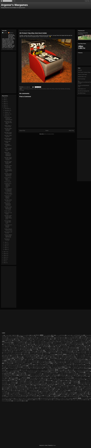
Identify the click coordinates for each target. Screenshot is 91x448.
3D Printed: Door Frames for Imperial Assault (8, 118)
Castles (46, 345)
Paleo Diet (82, 375)
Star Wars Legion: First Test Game (8, 193)
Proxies (7, 379)
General (52, 358)
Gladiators (88, 358)
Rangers (56, 379)
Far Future (86, 354)
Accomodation (38, 336)
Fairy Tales (48, 354)
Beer (43, 341)
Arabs (35, 339)
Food (83, 355)
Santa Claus (27, 383)
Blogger (54, 445)
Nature (7, 372)
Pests (57, 376)
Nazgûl (16, 372)
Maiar (86, 367)
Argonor (11, 32)
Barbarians (74, 340)
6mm (70, 335)
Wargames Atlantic (15, 396)
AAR (19, 336)
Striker (9, 389)
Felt (4, 355)
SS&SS (65, 386)
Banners (69, 340)
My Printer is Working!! (7, 239)
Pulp (59, 88)
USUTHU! (63, 394)
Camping (79, 344)
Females (8, 355)
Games (47, 88)
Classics (62, 346)
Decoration (75, 350)
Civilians (56, 346)
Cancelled (85, 344)
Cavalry (58, 345)
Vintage (70, 395)
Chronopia (36, 346)
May (6, 245)
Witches (88, 398)
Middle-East (23, 370)
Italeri (36, 364)
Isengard (31, 364)
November (7, 110)
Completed (36, 348)
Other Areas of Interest (10, 375)
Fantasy (60, 354)
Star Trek (82, 386)
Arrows (57, 339)
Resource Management (83, 380)
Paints (76, 375)
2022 (5, 101)
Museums (63, 371)
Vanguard (14, 395)
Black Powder (84, 341)
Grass (35, 359)
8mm (73, 335)
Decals (65, 350)
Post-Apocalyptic (46, 378)
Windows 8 (64, 398)
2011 (5, 262)
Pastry (10, 376)
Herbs (14, 362)
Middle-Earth (16, 370)
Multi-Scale (53, 371)
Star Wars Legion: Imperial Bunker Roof (8, 170)
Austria (21, 340)
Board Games (22, 342)
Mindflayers (44, 370)
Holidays (77, 362)
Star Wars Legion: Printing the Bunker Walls (8, 166)
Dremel (74, 351)
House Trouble (34, 363)
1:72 (11, 335)
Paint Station (38, 375)
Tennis (59, 390)
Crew (56, 349)
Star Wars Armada (12, 388)
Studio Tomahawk (19, 389)
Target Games (22, 390)
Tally (17, 390)
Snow (60, 385)
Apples (20, 339)
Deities (80, 350)
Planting (19, 378)
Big (58, 341)
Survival (50, 389)
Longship (56, 367)
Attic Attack (9, 340)
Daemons (21, 350)
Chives (13, 346)
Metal (87, 368)
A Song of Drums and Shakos (11, 336)
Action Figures (56, 336)
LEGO (87, 365)
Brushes (15, 344)
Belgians (47, 341)
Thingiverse (53, 391)
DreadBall (69, 351)
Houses (39, 363)
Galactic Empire (71, 357)
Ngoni (46, 372)
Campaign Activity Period (71, 344)
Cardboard (29, 345)
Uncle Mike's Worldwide (44, 394)
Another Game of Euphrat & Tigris (8, 229)
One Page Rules (17, 373)
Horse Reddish (15, 363)
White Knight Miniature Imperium (46, 398)
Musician (71, 371)
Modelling (60, 370)
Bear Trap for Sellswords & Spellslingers (7, 204)
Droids (83, 351)
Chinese (3, 346)
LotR (61, 367)
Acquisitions (48, 336)
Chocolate (16, 346)
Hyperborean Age (66, 363)
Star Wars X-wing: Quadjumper (8, 200)
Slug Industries (38, 385)
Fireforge (55, 355)
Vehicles (35, 395)
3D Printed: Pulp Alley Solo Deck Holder (8, 122)
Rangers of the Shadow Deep (64, 379)
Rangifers (71, 379)
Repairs (58, 380)
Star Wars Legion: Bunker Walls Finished (8, 162)
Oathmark (67, 372)
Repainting (54, 380)
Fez (36, 355)
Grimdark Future (73, 359)
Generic (58, 358)
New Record (38, 372)
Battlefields (14, 341)
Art (59, 339)
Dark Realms (47, 350)
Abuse (28, 336)
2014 (5, 257)
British (84, 342)
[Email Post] (33, 87)
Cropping (64, 349)
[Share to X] (38, 87)
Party (6, 376)
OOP (23, 373)
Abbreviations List (82, 88)
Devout (24, 351)
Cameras (51, 344)
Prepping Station (77, 378)
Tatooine (28, 390)
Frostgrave (47, 357)
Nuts (63, 372)
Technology (21, 90)
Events (19, 354)
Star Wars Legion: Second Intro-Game (8, 149)
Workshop (31, 399)
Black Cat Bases (78, 341)
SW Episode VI (62, 389)
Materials (40, 368)
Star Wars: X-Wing (49, 388)
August (6, 115)
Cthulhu (85, 349)
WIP (76, 398)
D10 (18, 350)
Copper (13, 349)
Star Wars (5, 388)
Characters (86, 345)
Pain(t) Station (33, 375)
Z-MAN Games (80, 399)
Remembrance (37, 380)
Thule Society (82, 391)
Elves (47, 353)
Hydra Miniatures (60, 363)
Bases (87, 340)
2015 (5, 255)
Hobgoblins (73, 362)
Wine (68, 398)
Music (67, 371)
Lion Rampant (25, 367)
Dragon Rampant (52, 351)
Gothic (30, 359)
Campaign (62, 344)
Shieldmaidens (75, 384)
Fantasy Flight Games (71, 354)
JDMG (69, 364)
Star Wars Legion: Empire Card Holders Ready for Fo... (8, 217)
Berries (55, 341)
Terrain (66, 390)
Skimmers (27, 385)
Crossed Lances (74, 349)
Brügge (11, 344)
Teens (51, 390)
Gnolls (3, 359)
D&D (7, 350)
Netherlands (32, 372)
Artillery (62, 339)
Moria (16, 371)
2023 (5, 99)
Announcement (11, 339)
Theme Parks (43, 391)
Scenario (61, 383)
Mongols (75, 370)
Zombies (9, 400)
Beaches (28, 341)
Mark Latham (26, 368)
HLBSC (58, 362)
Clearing (66, 346)
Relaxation (32, 380)
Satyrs (40, 383)
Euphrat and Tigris (12, 354)
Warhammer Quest (43, 396)
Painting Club (63, 375)
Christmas (21, 346)
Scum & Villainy (17, 384)
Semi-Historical (60, 384)
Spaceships (19, 386)
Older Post (71, 130)
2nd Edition (45, 335)
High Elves (34, 362)
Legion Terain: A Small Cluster (7, 126)
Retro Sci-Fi (14, 381)
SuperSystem (36, 389)
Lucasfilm (72, 367)
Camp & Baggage (56, 344)
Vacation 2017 (85, 394)
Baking (62, 340)
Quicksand (28, 379)
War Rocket (4, 396)
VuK (80, 395)
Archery (42, 339)
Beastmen (36, 341)
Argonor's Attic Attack (82, 74)
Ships (84, 384)
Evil (23, 354)
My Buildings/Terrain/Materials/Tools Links (84, 82)
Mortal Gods (21, 371)
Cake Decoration (38, 344)
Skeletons (23, 385)
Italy (42, 364)
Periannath (34, 376)
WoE (8, 399)
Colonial (13, 348)
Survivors (56, 389)
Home (47, 130)
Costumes (43, 349)
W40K (84, 395)
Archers (38, 339)
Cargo (38, 345)
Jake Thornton (49, 364)
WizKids (4, 399)
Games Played (17, 358)
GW (3, 360)
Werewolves (26, 398)
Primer (83, 378)
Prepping (69, 378)
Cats (55, 345)
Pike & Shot (74, 376)
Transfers (52, 393)
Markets (35, 368)
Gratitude (38, 359)
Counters (48, 349)
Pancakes (87, 375)
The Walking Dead (35, 391)
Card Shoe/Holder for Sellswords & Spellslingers (8, 190)
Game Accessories (42, 88)
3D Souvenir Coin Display (8, 213)
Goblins (11, 359)
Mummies (58, 371)
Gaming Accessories (27, 358)
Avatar (33, 340)
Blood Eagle (8, 342)
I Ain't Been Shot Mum (77, 363)
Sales (19, 383)
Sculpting (12, 384)
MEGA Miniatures (70, 368)
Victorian (40, 395)
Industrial (18, 364)
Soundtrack (81, 385)
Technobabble (41, 390)
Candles (3, 345)
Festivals (28, 355)
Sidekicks (6, 385)
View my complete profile (7, 48)
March (6, 249)
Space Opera (12, 386)
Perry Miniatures (51, 376)
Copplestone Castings (25, 349)
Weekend (7, 398)
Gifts (84, 358)
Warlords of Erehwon (60, 396)
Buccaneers (25, 344)
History (53, 362)
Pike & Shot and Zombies (83, 376)
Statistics (70, 388)
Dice (27, 351)
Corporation (34, 349)
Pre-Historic (58, 378)
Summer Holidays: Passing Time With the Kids (8, 236)
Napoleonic (87, 371)
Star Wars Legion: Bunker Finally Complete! (8, 158)
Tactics (13, 390)
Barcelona (83, 340)
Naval (12, 372)
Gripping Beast (81, 359)
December (7, 108)
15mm (28, 335)
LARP (64, 365)
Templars (55, 390)
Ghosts (78, 358)
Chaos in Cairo (72, 345)
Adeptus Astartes (62, 336)
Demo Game (85, 350)
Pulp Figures (22, 379)
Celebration (63, 345)
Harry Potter (52, 360)
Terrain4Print (78, 390)
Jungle (82, 364)
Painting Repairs (71, 375)
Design (10, 351)
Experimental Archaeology (31, 354)
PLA (50, 88)
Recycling (18, 380)
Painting (55, 375)
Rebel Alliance (4, 380)
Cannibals (7, 345)
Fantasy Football (80, 354)
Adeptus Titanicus (68, 336)
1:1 (2, 335)
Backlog (51, 340)
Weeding (3, 398)
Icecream (83, 363)
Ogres (87, 372)
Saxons (43, 383)
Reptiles (63, 380)
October (6, 112)
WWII (60, 399)
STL (77, 388)
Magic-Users (77, 367)
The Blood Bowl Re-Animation (83, 33)
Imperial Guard (4, 364)
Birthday (70, 341)
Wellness (21, 398)
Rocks (41, 381)
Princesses (86, 378)
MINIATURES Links (82, 76)
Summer (25, 389)
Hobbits (62, 362)
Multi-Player (38, 371)
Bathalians (6, 341)
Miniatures (51, 370)
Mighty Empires (33, 370)
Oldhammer (9, 373)
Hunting (54, 363)
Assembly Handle (74, 339)
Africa (78, 336)
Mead (57, 368)
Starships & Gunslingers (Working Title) (61, 388)
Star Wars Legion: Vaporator (8, 136)
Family (52, 354)
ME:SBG (53, 368)
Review (22, 381)
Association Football (82, 339)
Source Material (86, 385)
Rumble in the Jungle (7, 142)
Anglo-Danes (76, 337)
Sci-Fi (76, 383)
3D (23, 88)
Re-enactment (81, 379)
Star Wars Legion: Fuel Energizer (8, 133)
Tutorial (14, 394)
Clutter (74, 346)
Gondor (19, 359)
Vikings (55, 395)
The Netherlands (22, 391)
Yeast (76, 399)
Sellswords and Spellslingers (48, 384)
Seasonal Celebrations (25, 384)
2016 (5, 253)
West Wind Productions (33, 398)
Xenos (70, 399)
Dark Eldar (34, 350)
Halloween (19, 360)
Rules (76, 381)
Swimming (83, 389)
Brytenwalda (20, 344)
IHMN (87, 363)
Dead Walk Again (53, 350)
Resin (68, 380)
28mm (38, 335)
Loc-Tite (52, 367)
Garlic (48, 358)
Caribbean (42, 345)
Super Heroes (31, 389)
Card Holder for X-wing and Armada (8, 226)
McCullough (45, 368)
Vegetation (30, 395)
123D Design (24, 335)
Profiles (3, 379)
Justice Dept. (87, 364)
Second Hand (35, 384)
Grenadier (51, 359)
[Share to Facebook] (39, 87)
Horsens (20, 363)
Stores (85, 388)
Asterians (88, 339)
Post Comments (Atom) (49, 133)
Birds (66, 341)
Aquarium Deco (25, 339)
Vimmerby (65, 395)
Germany (73, 358)
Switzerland (89, 389)
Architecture (47, 339)
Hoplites (82, 362)
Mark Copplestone (20, 368)
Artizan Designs (67, 339)
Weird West (17, 398)
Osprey (75, 373)
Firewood (60, 355)
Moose (9, 371)
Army (53, 339)
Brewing (68, 342)
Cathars (51, 345)
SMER (50, 385)
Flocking (67, 355)
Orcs (41, 373)
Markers (31, 368)
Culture (3, 350)
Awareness (36, 340)
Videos (51, 395)
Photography (68, 376)
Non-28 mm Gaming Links (83, 90)
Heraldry (9, 362)
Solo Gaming (67, 88)
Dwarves (26, 353)
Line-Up (18, 367)
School (72, 383)
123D (19, 335)
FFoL (44, 355)
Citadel (46, 346)
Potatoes (53, 378)
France (20, 357)
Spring (58, 386)
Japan (65, 364)
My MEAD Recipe (81, 93)
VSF (77, 395)
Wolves (12, 399)
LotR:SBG (67, 367)
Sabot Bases (9, 383)
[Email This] (35, 87)
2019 (5, 105)
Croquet (69, 349)
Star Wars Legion (31, 388)
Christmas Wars (28, 346)
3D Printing (26, 88)
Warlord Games (51, 396)
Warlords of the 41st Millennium (72, 396)
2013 (5, 259)
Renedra (49, 380)
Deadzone (60, 350)
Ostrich (3, 375)
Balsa (66, 340)
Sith (19, 385)
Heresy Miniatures (20, 362)
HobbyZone (68, 362)
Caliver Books (45, 344)
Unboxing (37, 394)
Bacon (55, 340)
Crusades (80, 349)
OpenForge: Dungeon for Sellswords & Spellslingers (7, 154)
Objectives (73, 372)
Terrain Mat (73, 390)
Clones (70, 346)
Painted (51, 375)
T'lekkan (6, 390)
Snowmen (64, 385)
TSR (7, 394)
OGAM (81, 372)
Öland (90, 372)
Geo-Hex (63, 358)
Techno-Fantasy (34, 390)
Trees (82, 393)
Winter (71, 398)
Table (10, 390)
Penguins (21, 376)
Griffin (55, 359)
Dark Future (40, 350)
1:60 (8, 335)
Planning (13, 378)
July (6, 242)
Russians (3, 383)
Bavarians (23, 341)
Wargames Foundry (30, 396)
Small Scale (45, 385)
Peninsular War (27, 376)
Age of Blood (89, 336)
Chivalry (8, 346)
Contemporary (72, 348)
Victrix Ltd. (46, 395)
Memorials (76, 368)
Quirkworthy (33, 379)
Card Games (12, 345)
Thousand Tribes (61, 391)
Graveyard (42, 359)
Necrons (27, 372)
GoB (6, 359)
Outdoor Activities (23, 375)
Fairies (44, 354)
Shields (80, 384)
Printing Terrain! (7, 181)
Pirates (3, 378)
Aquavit (31, 339)
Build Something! (81, 78)
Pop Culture (38, 378)
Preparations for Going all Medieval (7, 197)
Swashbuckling (72, 389)
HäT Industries (83, 360)
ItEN (45, 364)
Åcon (43, 336)
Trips (86, 393)
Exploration (40, 354)
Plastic (53, 88)
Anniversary (4, 339)
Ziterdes (86, 399)
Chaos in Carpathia (79, 345)
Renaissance (42, 380)
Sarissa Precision (34, 383)
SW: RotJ (67, 389)
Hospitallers (24, 363)
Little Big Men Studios (39, 367)
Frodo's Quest (40, 357)
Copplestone (17, 349)
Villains (61, 395)
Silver (16, 385)
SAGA (13, 383)
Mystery (76, 371)
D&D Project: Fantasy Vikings (84, 72)
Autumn (29, 340)
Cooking (9, 349)
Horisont (86, 362)
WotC (47, 399)
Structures (13, 389)
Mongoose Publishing (82, 370)
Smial (54, 385)
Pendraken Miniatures (15, 376)
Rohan (54, 381)
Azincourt (41, 340)
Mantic (4, 368)
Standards (77, 386)
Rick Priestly (28, 381)
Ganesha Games (36, 358)
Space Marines (5, 386)
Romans (58, 381)
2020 (5, 103)
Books (50, 342)
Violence (74, 395)
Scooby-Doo (83, 383)
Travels (72, 393)
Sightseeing (12, 385)
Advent (74, 336)
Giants (82, 358)
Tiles (87, 391)
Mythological (81, 371)
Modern (70, 370)
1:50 (6, 335)
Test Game (84, 390)
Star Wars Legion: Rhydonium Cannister (8, 129)
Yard (73, 399)
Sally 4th (22, 383)
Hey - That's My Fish (28, 362)
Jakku (54, 364)
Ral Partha (43, 379)
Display (38, 351)
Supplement (41, 389)
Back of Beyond (46, 340)
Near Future (21, 372)
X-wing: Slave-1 (7, 210)
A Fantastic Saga (79, 335)
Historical (46, 362)
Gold (16, 359)
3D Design (57, 335)
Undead (51, 394)
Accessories (32, 336)
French (34, 357)
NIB (49, 372)
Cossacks (39, 349)
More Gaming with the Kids (8, 232)
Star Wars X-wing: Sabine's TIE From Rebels (8, 208)
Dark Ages (26, 350)
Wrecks (54, 399)
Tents (62, 390)
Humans (48, 363)
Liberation (7, 367)
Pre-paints (63, 378)
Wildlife (54, 398)
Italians (39, 364)
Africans (83, 336)
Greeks (47, 359)
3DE (67, 335)
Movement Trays (32, 371)
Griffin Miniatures (61, 359)
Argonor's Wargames (14, 4)
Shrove (3, 385)
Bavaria (19, 341)
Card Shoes (31, 88)
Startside (80, 70)
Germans (68, 358)
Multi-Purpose (45, 371)
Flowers (72, 355)
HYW (71, 363)
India (8, 364)
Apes (16, 339)
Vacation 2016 (77, 394)
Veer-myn (19, 395)
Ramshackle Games (51, 379)
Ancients (63, 337)
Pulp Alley (62, 88)
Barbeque (79, 340)
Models (65, 370)
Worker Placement (24, 399)
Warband (9, 396)
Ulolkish (33, 394)
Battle (10, 341)
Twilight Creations (23, 394)
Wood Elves (17, 399)
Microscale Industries (9, 370)
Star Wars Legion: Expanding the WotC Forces (8, 174)
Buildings (31, 344)
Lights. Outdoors (12, 367)
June (6, 244)
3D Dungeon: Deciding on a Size (7, 145)
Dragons (59, 351)
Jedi (72, 364)
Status (74, 388)
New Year (42, 372)
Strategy (5, 389)
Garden (44, 358)
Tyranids (28, 394)
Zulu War (20, 400)
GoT (27, 359)
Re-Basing (76, 379)
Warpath (80, 396)
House (29, 363)
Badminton (58, 340)
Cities (52, 346)
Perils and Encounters (41, 376)
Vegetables (24, 395)
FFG (40, 355)
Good (24, 359)
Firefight (51, 355)
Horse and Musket (7, 363)
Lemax (3, 367)
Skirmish (32, 385)
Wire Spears (83, 398)
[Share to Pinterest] (40, 87)
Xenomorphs (65, 399)
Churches (41, 346)
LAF (47, 365)
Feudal (32, 355)
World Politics (42, 399)
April (6, 247)
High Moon (41, 362)
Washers (84, 396)
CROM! (59, 349)
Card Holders (17, 345)
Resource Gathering (75, 380)
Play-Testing (32, 378)
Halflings (13, 360)
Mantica (9, 368)
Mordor (12, 371)
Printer (56, 88)
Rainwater (38, 379)
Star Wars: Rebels (40, 388)
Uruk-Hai (57, 394)
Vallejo (7, 395)
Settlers (66, 384)
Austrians (24, 340)
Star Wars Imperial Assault (22, 388)
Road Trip (37, 381)
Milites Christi (40, 370)
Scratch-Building (5, 384)
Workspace (37, 399)
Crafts (52, 349)
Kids (25, 365)
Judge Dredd (76, 364)
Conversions (4, 349)
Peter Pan (60, 376)
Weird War (12, 398)
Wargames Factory (22, 396)
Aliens (52, 337)
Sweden (78, 389)
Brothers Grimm (6, 344)
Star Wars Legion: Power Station (8, 139)
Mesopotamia (81, 368)
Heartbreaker (4, 362)
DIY (37, 88)
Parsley (3, 376)
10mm (15, 335)
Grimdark (67, 359)
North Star (54, 372)
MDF (49, 368)
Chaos (68, 345)
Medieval (62, 368)
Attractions (16, 340)
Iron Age (26, 364)
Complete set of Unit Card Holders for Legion (7, 185)
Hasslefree (77, 360)
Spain (24, 386)
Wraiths (50, 399)
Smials (57, 385)
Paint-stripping (45, 375)
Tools (27, 393)
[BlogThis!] (36, 87)
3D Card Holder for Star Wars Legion (7, 222)
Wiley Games (60, 398)
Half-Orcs (8, 360)
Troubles (3, 394)
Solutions (76, 385)
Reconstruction (12, 380)
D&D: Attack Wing (12, 350)
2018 (5, 106)
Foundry (15, 357)
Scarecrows (49, 383)
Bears (32, 341)
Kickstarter (20, 365)
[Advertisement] (42, 18)
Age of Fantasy (19, 337)
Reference (27, 380)
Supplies (46, 389)
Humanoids (43, 363)
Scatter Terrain (54, 383)
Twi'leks (17, 394)
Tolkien (6, 393)
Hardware (35, 360)
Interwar (22, 364)
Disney (34, 351)
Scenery (67, 383)
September (7, 114)
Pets (64, 376)
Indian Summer (13, 364)
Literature (31, 367)
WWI (57, 399)
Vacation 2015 (70, 394)
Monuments (4, 371)
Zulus (25, 400)
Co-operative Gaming (80, 346)
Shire (88, 384)
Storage (81, 388)
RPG (69, 381)
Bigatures (62, 341)
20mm (32, 335)
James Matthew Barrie (59, 364)
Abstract (24, 336)
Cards (35, 88)
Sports (48, 386)
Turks (10, 394)
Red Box (23, 380)
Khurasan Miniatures (13, 365)
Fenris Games (14, 355)
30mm (49, 335)
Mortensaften (26, 371)
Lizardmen (47, 367)
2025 (5, 97)
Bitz (73, 341)
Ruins (72, 381)
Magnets (82, 367)
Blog (89, 341)
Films (47, 355)
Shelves (70, 384)
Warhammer (37, 396)
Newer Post (22, 130)
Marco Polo (13, 368)
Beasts (40, 341)
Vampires (10, 395)
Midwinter (28, 370)
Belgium (50, 341)
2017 (5, 251)
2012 (5, 260)
